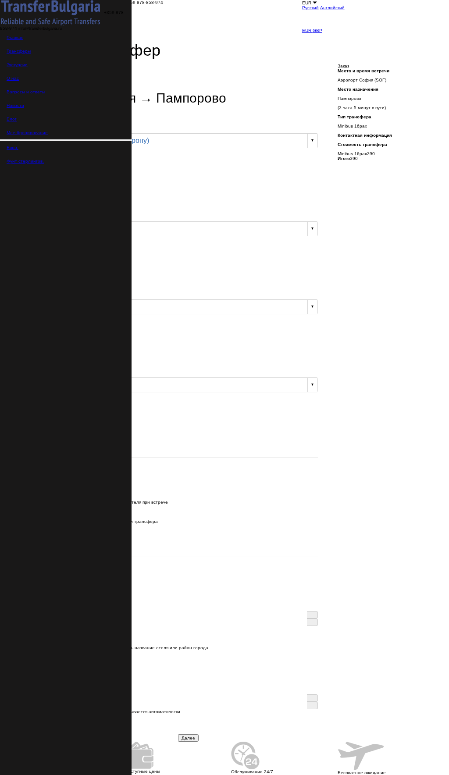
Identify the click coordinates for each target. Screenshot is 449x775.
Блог (12, 119)
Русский (310, 7)
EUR (307, 30)
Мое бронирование (27, 132)
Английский (332, 7)
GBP (317, 30)
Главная (15, 37)
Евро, (12, 147)
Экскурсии (17, 64)
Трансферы (19, 51)
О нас (13, 78)
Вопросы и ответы (26, 91)
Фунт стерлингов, (25, 161)
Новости (15, 105)
